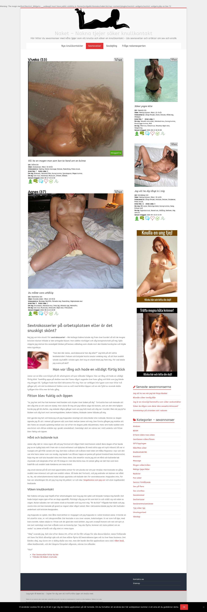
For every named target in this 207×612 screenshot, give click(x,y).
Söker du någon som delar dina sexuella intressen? (155, 406)
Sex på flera (138, 486)
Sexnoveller (94, 46)
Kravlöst (137, 456)
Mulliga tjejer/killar (141, 469)
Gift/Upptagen (139, 443)
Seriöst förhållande (142, 482)
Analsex (136, 426)
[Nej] (203, 607)
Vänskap (136, 517)
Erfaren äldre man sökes (144, 435)
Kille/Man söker (140, 448)
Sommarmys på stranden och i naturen (150, 410)
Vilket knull (119, 541)
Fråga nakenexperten (134, 46)
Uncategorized (139, 512)
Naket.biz (40, 594)
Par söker (137, 478)
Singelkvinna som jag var (94, 480)
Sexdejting (111, 46)
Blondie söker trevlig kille (144, 397)
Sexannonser (138, 495)
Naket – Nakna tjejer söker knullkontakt (103, 33)
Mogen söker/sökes (141, 465)
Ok (184, 607)
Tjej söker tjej (139, 508)
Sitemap (136, 583)
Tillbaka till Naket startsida (44, 557)
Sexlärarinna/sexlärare (143, 504)
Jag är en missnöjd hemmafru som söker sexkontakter (157, 402)
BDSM (135, 431)
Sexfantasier (138, 499)
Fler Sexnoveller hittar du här (45, 555)
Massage (137, 461)
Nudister (137, 474)
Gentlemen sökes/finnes (144, 439)
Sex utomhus (138, 491)
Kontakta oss (138, 579)
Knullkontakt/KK (140, 452)
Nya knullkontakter (72, 46)
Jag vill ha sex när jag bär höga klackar (150, 393)
